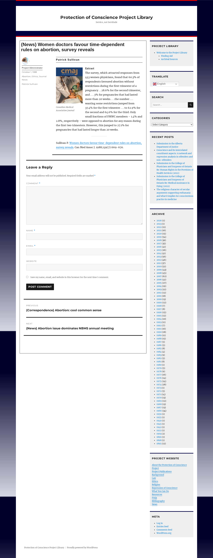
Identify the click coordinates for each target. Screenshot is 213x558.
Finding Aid (167, 56)
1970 (159, 397)
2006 (159, 279)
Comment (33, 183)
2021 (159, 230)
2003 (159, 289)
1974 (159, 384)
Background (158, 475)
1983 (159, 355)
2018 (159, 240)
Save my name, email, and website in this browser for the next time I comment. (69, 277)
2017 (159, 243)
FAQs (154, 497)
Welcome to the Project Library (172, 52)
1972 (159, 391)
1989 (159, 335)
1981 (159, 361)
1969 (159, 401)
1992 (159, 325)
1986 (159, 345)
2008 (159, 273)
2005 (159, 283)
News (154, 504)
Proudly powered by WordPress (82, 547)
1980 (159, 365)
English (161, 83)
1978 (159, 371)
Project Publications (162, 471)
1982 (159, 358)
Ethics (35, 76)
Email (31, 246)
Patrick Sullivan (30, 84)
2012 (159, 260)
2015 (159, 250)
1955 (159, 417)
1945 (159, 424)
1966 (159, 410)
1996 (159, 312)
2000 (159, 299)
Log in (160, 523)
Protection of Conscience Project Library (106, 17)
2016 (159, 247)
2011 (159, 263)
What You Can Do (160, 491)
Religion (156, 484)
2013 (159, 256)
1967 (159, 407)
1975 (159, 381)
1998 (159, 306)
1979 (159, 368)
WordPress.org (164, 533)
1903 (159, 433)
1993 (159, 322)
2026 (159, 220)
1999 (159, 302)
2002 (159, 292)
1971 (159, 394)
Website (31, 261)
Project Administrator (32, 68)
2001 (159, 296)
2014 (159, 253)
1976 (159, 378)
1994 (159, 319)
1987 (159, 342)
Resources (157, 494)
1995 (159, 315)
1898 (159, 440)
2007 (159, 276)
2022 (159, 227)
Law (154, 478)
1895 (159, 443)
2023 (159, 224)
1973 (159, 388)
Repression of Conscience (164, 488)
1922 (159, 430)
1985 (159, 348)
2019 (159, 237)
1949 (159, 420)
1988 (159, 338)
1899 (159, 437)
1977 (159, 374)
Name (30, 230)
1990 (159, 332)
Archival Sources (169, 59)
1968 (159, 404)
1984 (159, 351)
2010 (159, 266)
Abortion (26, 76)
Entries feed (162, 526)
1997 (159, 309)
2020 (159, 233)
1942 (159, 427)
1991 (159, 328)
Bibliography (158, 501)
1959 (159, 414)
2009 (159, 269)
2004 (159, 286)
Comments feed (164, 529)
